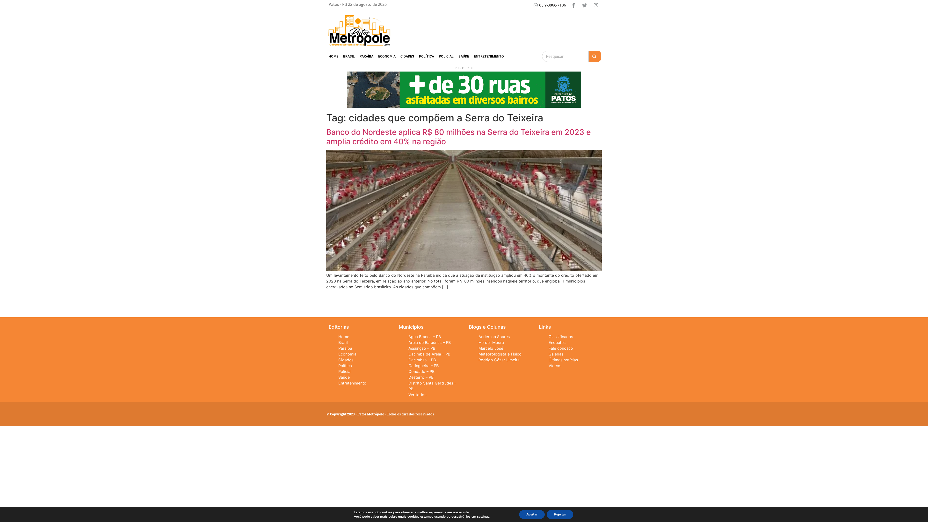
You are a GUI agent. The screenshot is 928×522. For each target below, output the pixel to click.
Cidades (407, 56)
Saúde (463, 56)
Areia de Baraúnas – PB (429, 342)
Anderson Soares (494, 336)
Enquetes (557, 342)
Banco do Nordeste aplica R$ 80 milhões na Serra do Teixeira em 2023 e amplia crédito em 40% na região (458, 136)
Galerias (556, 354)
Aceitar (531, 514)
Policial (446, 56)
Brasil (349, 56)
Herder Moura (491, 342)
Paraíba (366, 56)
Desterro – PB (421, 377)
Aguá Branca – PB (424, 336)
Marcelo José (490, 348)
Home (333, 56)
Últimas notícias (563, 359)
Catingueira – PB (423, 365)
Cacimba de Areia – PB (429, 354)
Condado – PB (421, 371)
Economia (387, 56)
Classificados (561, 336)
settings (483, 517)
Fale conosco (561, 348)
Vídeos (555, 365)
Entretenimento (489, 56)
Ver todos (417, 394)
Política (426, 56)
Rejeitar (560, 514)
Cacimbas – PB (422, 359)
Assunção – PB (421, 348)
